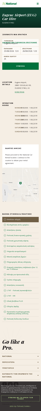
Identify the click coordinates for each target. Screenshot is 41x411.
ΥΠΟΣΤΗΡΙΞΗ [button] (8, 368)
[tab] (20, 219)
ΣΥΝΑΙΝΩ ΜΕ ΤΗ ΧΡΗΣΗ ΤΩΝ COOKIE (20, 398)
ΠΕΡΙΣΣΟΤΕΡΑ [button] (8, 362)
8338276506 (19, 92)
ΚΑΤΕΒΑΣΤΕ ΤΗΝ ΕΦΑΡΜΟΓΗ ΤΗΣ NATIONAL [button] (17, 375)
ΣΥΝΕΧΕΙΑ (20, 66)
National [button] (7, 356)
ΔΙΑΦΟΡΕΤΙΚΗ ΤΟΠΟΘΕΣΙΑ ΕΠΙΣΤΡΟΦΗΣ (19, 42)
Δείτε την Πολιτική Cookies (20, 406)
